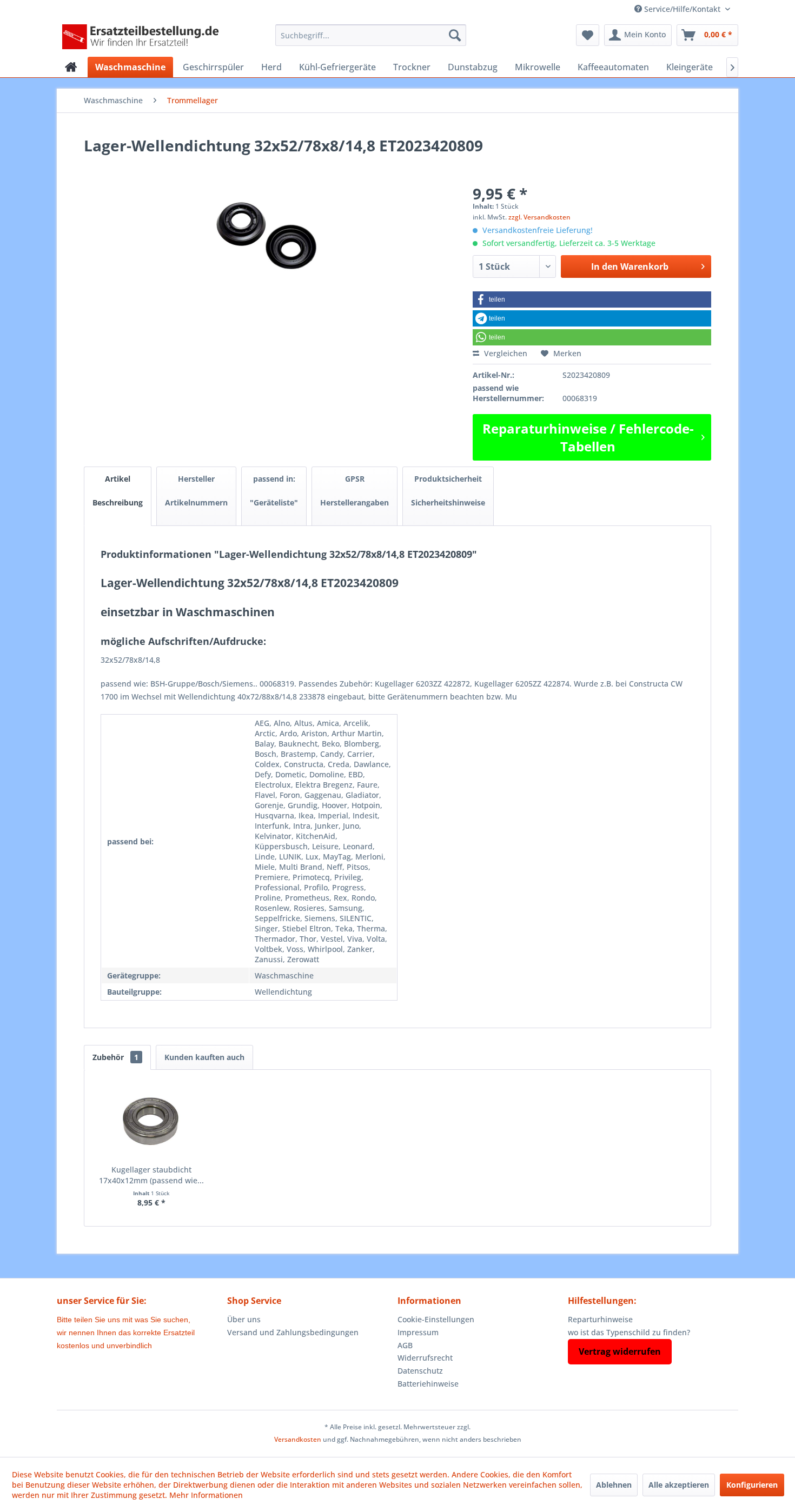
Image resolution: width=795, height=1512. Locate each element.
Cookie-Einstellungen (436, 1319)
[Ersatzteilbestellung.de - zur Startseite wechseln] (144, 37)
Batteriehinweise (428, 1383)
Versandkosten (297, 1439)
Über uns (244, 1319)
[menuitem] (370, 35)
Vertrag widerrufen (620, 1351)
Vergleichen (504, 353)
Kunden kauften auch (204, 1057)
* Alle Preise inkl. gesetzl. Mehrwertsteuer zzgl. (397, 1426)
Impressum (418, 1332)
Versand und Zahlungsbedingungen (293, 1332)
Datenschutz (420, 1371)
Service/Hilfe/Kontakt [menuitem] (682, 9)
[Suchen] (454, 35)
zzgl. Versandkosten (539, 217)
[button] (592, 299)
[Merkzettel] (587, 35)
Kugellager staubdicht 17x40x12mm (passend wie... (151, 1174)
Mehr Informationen (206, 1495)
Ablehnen (614, 1485)
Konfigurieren (752, 1485)
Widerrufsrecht (425, 1358)
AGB (405, 1345)
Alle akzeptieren (678, 1485)
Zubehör (115, 1057)
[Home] (71, 67)
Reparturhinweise (600, 1319)
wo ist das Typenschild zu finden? (629, 1332)
